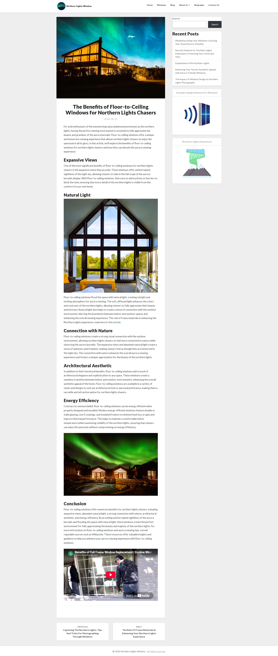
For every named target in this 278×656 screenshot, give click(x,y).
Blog (172, 5)
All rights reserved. (156, 651)
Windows (161, 5)
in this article (113, 322)
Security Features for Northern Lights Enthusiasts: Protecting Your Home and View (194, 53)
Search (176, 18)
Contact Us (213, 5)
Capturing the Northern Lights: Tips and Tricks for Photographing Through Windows (82, 632)
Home (150, 5)
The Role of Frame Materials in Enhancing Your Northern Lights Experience (139, 632)
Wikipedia (97, 534)
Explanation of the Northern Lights (192, 63)
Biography (199, 5)
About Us (184, 5)
